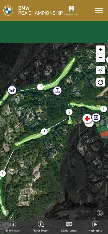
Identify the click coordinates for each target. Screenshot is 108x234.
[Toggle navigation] (99, 10)
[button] (40, 87)
